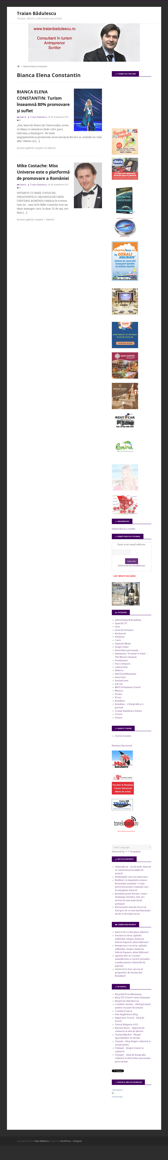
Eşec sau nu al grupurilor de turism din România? (129, 972)
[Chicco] (125, 179)
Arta (117, 626)
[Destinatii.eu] (125, 236)
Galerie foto (121, 667)
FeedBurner (138, 565)
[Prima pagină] (18, 66)
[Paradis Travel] (125, 489)
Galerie (22, 117)
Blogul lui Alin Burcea (127, 1001)
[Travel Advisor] (122, 809)
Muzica (119, 690)
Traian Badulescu (117, 1090)
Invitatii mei (121, 680)
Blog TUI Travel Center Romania (132, 997)
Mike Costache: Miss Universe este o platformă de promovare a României (43, 172)
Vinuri (118, 717)
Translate (135, 851)
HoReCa (119, 670)
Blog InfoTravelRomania (128, 994)
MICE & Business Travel (128, 687)
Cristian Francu (123, 1011)
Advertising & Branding (128, 620)
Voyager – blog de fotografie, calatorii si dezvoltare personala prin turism (133, 1058)
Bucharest (120, 633)
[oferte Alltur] (125, 513)
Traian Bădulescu (36, 13)
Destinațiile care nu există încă (131, 876)
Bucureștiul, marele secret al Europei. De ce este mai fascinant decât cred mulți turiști (132, 910)
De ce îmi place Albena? (136, 932)
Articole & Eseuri (124, 630)
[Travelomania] (126, 833)
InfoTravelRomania (125, 673)
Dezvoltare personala (126, 650)
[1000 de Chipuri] (126, 604)
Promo (118, 694)
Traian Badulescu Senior (128, 711)
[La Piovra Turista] (123, 793)
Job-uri (119, 684)
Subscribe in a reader (123, 528)
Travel (118, 714)
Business (119, 636)
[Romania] (125, 459)
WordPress (65, 1141)
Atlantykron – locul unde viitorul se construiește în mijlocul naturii (133, 870)
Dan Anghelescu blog (126, 1014)
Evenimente (121, 660)
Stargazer (77, 1141)
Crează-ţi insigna (117, 1097)
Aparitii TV (121, 623)
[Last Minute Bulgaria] (124, 577)
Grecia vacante (123, 736)
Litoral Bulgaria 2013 (126, 1024)
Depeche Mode (123, 643)
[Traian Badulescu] (113, 1093)
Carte (118, 640)
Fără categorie (122, 663)
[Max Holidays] (122, 767)
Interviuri (120, 677)
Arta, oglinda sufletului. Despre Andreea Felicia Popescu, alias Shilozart (132, 938)
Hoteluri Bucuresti (122, 745)
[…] (37, 141)
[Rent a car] (125, 429)
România (120, 700)
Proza (118, 697)
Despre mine (122, 647)
